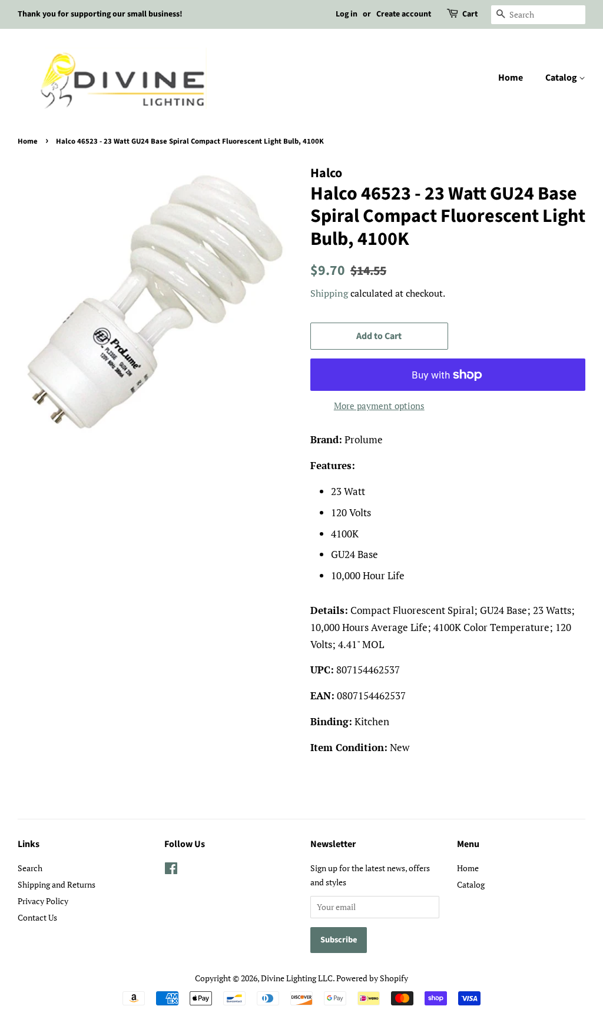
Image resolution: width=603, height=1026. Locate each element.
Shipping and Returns (56, 884)
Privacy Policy (43, 901)
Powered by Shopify (372, 978)
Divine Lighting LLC (297, 978)
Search (30, 868)
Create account (403, 14)
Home (510, 77)
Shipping (329, 293)
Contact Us (37, 917)
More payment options (379, 405)
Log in (346, 14)
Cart (470, 14)
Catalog (562, 77)
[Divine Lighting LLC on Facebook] (171, 870)
